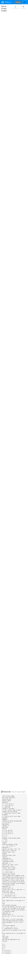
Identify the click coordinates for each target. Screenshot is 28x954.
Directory (18, 2)
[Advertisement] (14, 27)
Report (23, 8)
